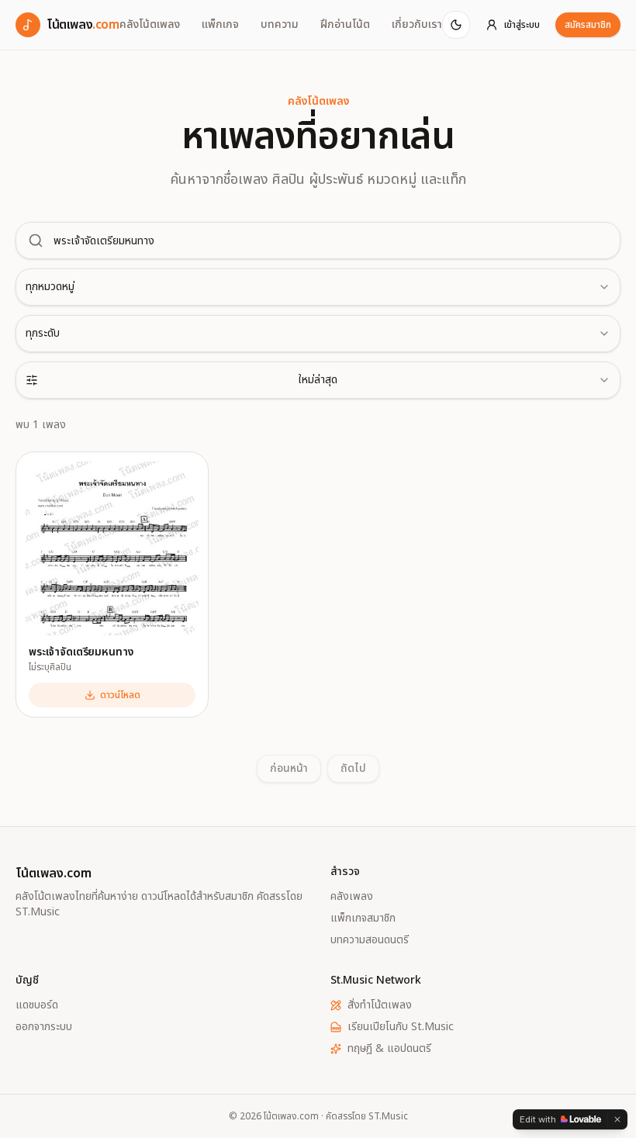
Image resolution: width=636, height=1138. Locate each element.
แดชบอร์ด (37, 1005)
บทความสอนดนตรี (369, 940)
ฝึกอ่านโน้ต (345, 25)
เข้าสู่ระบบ (522, 25)
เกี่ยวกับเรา (417, 25)
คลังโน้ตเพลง (149, 25)
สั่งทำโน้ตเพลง (379, 1005)
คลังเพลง (351, 897)
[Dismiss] (617, 1119)
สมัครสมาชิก (588, 25)
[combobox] (318, 287)
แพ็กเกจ (220, 25)
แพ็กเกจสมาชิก (363, 918)
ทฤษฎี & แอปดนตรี (389, 1049)
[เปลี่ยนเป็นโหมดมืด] (456, 25)
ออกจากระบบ (44, 1027)
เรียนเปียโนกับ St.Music (400, 1027)
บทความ (280, 25)
